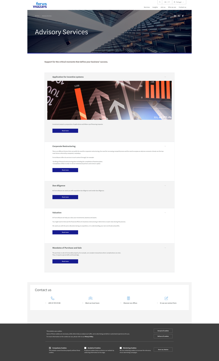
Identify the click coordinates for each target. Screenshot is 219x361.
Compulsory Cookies (59, 348)
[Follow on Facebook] (117, 317)
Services (147, 7)
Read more (65, 131)
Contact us (182, 7)
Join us (163, 7)
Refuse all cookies (163, 336)
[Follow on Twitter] (113, 317)
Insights (155, 7)
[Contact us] (53, 300)
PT (169, 2)
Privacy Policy (89, 337)
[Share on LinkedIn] (175, 15)
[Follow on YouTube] (121, 317)
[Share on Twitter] (179, 15)
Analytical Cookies (94, 348)
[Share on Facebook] (183, 15)
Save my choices (163, 349)
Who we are (172, 7)
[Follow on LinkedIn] (109, 317)
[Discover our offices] (128, 300)
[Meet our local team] (91, 300)
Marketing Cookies (129, 348)
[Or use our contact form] (166, 300)
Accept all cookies (163, 331)
